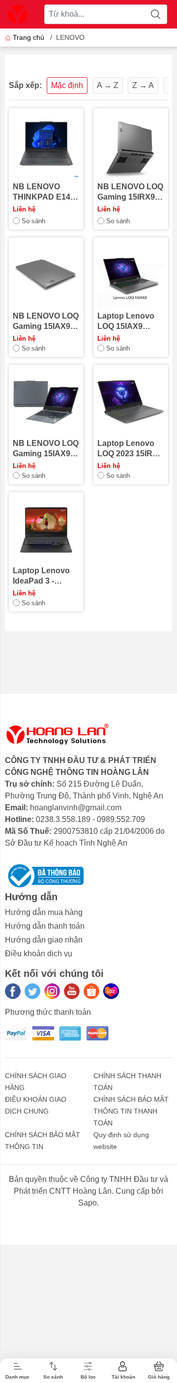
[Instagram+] (52, 991)
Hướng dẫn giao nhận (44, 940)
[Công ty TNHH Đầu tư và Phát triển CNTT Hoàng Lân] (18, 14)
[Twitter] (32, 991)
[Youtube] (72, 991)
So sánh (33, 221)
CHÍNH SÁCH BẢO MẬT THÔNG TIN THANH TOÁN (131, 1111)
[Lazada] (111, 991)
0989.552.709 (121, 819)
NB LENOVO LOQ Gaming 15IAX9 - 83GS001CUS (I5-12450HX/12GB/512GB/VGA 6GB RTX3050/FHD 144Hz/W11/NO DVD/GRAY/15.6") (46, 449)
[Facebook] (13, 991)
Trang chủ (28, 37)
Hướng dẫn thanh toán (45, 926)
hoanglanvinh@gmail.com (75, 807)
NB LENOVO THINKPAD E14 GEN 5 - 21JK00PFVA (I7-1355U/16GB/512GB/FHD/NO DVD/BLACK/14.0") (45, 192)
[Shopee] (91, 991)
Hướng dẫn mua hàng (44, 912)
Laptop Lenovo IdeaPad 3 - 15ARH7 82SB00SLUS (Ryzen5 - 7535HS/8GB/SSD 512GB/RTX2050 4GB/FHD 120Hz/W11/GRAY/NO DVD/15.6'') (46, 576)
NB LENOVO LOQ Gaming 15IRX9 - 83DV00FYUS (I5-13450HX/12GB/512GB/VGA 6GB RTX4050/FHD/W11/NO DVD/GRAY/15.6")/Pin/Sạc (130, 192)
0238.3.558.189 (63, 819)
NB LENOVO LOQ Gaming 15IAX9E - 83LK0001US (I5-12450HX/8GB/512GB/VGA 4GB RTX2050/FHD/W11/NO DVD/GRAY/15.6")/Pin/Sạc (46, 321)
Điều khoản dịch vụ (38, 953)
